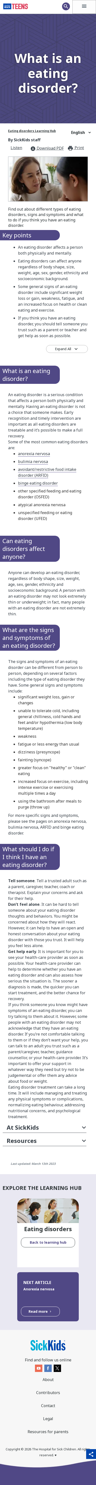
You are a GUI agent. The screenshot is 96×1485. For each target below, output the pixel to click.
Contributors (48, 1392)
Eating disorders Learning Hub (32, 131)
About (48, 1379)
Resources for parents (48, 1431)
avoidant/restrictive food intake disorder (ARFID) (47, 472)
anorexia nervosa (34, 453)
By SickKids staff (24, 140)
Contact (48, 1405)
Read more (39, 1311)
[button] (44, 1128)
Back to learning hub (48, 1242)
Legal (48, 1418)
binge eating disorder (38, 483)
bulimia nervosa (33, 461)
